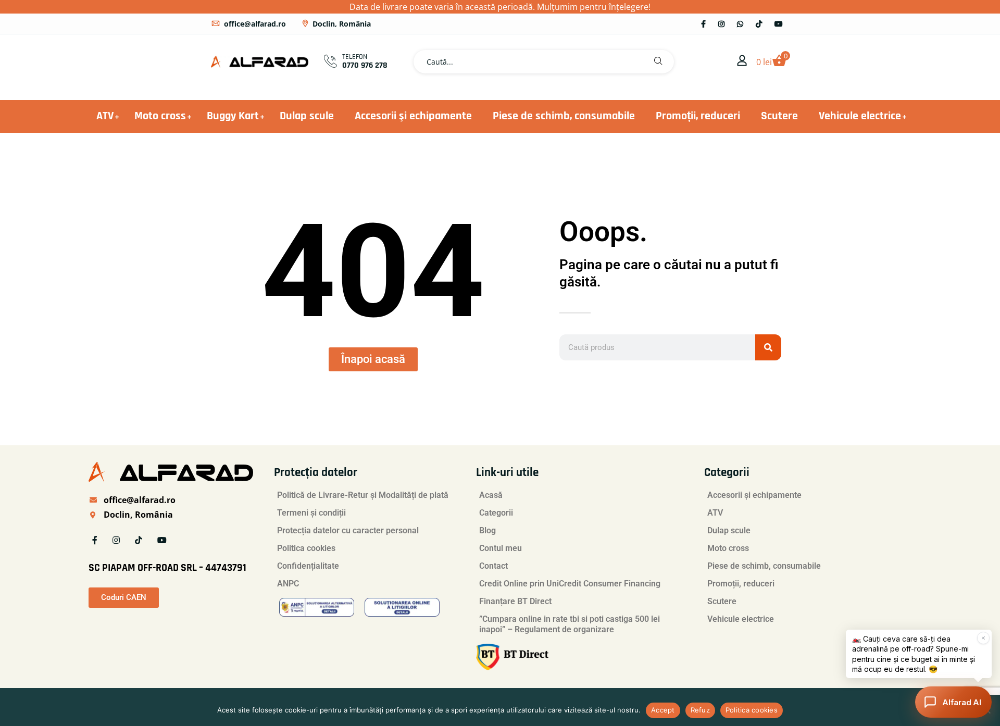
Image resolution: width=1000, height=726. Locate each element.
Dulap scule (307, 116)
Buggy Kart (233, 116)
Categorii (496, 513)
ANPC (288, 584)
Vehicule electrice (860, 116)
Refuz (700, 710)
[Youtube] (778, 23)
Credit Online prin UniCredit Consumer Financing (569, 584)
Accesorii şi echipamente (413, 116)
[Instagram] (721, 23)
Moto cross (160, 116)
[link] (742, 61)
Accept (663, 710)
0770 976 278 (365, 65)
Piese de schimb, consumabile (564, 116)
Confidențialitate (308, 566)
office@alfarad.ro (255, 24)
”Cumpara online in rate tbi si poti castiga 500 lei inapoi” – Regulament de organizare (569, 624)
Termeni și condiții (311, 513)
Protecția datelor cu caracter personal (348, 530)
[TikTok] (759, 23)
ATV (105, 116)
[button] (658, 61)
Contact (493, 566)
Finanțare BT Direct (515, 601)
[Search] (768, 347)
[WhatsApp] (740, 23)
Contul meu (500, 548)
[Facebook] (703, 23)
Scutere (779, 116)
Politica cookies (306, 548)
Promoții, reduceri (698, 116)
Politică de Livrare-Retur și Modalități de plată (362, 495)
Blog (487, 530)
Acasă (491, 495)
